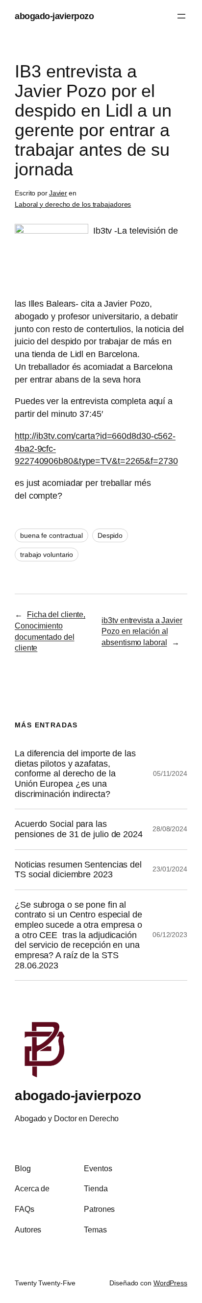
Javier (58, 193)
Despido (110, 535)
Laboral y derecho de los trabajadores (73, 204)
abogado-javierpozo (54, 16)
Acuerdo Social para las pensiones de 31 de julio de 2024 (79, 829)
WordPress (170, 1283)
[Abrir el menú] (181, 16)
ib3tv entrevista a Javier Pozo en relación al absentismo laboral (141, 631)
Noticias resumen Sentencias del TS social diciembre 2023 (78, 870)
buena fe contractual (51, 535)
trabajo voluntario (46, 554)
